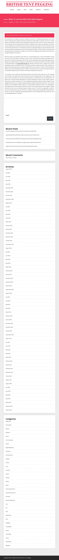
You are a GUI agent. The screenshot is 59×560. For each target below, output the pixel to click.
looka (8, 35)
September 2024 (10, 244)
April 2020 (8, 399)
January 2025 (9, 229)
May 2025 (8, 214)
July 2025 (8, 207)
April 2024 (8, 263)
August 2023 (9, 293)
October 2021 (9, 376)
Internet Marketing (10, 500)
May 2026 (8, 180)
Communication (9, 440)
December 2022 (9, 323)
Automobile (8, 425)
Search (7, 115)
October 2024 (9, 240)
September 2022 (10, 335)
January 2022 (9, 365)
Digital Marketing (10, 447)
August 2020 (9, 383)
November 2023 (9, 282)
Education (8, 451)
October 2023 (9, 286)
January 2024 (9, 274)
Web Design (8, 541)
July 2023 (8, 297)
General (7, 478)
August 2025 (9, 203)
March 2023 (8, 312)
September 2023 (10, 289)
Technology (38, 9)
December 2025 (9, 188)
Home (7, 485)
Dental (7, 444)
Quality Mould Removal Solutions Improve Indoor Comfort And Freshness (22, 135)
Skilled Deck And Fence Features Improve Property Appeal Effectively (21, 146)
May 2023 (8, 304)
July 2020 (8, 387)
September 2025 (10, 199)
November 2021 (9, 372)
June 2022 (8, 346)
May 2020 (8, 395)
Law (7, 504)
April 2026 (8, 184)
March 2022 (8, 357)
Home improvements (11, 493)
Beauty (7, 429)
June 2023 (8, 301)
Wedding (8, 545)
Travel (7, 538)
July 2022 (8, 342)
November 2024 (9, 237)
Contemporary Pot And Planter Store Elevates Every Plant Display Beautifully (23, 139)
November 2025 (9, 192)
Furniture (8, 470)
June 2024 (8, 255)
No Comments (29, 35)
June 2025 (8, 210)
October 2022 (9, 331)
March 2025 (8, 222)
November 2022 (9, 327)
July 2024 (8, 252)
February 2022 (9, 361)
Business (19, 9)
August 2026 (9, 169)
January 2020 (9, 410)
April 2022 (8, 353)
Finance (31, 9)
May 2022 (8, 350)
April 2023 (8, 308)
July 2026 (8, 173)
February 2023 (9, 316)
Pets (7, 511)
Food (7, 466)
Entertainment (9, 455)
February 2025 (9, 225)
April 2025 (8, 218)
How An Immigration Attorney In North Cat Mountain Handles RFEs (21, 131)
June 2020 (8, 391)
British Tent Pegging (29, 4)
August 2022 (9, 338)
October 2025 (9, 195)
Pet (6, 508)
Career (7, 436)
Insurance (8, 496)
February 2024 (9, 271)
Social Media (46, 9)
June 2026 (8, 176)
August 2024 (9, 248)
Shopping (12, 9)
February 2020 (9, 406)
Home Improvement (10, 489)
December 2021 (9, 368)
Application (8, 421)
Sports (7, 530)
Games (7, 474)
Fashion (7, 459)
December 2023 (9, 278)
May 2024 (8, 259)
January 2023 (9, 319)
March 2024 (8, 267)
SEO (7, 519)
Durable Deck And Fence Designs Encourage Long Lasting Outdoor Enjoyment (23, 142)
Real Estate (8, 515)
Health (25, 9)
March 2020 (8, 402)
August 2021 (9, 380)
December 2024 (9, 233)
